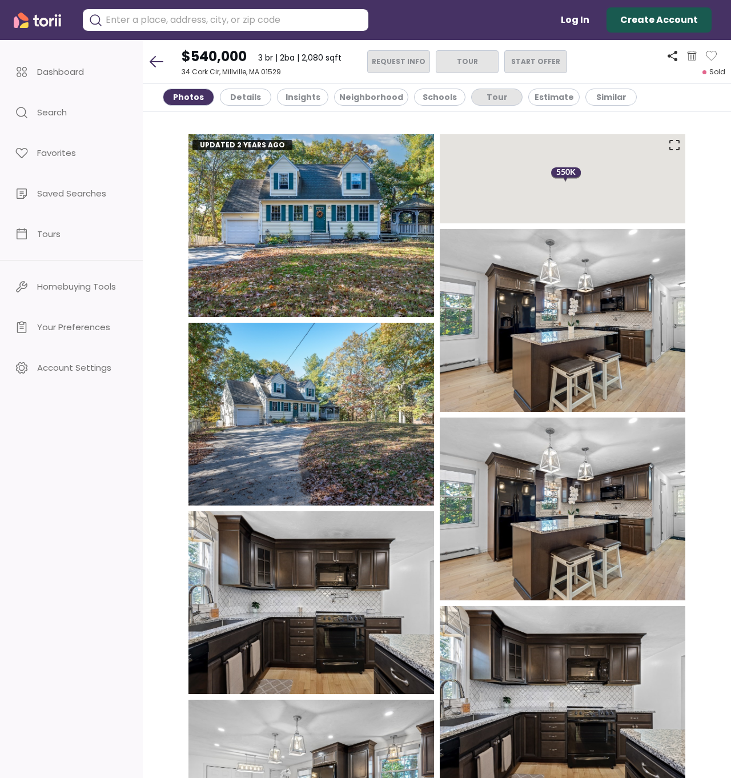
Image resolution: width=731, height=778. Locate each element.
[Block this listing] (691, 56)
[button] (71, 71)
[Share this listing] (672, 55)
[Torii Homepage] (42, 20)
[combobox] (234, 20)
